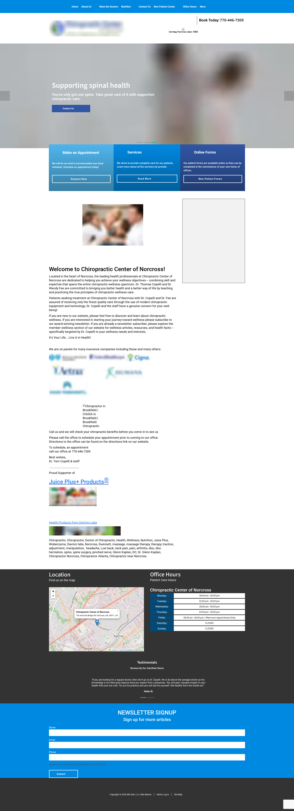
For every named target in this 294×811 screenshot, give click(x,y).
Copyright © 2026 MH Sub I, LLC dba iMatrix (130, 794)
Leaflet (113, 650)
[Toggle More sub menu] (209, 6)
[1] (140, 145)
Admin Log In (162, 794)
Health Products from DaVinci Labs (73, 522)
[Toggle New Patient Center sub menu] (178, 6)
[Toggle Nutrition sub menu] (134, 6)
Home (75, 6)
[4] (120, 254)
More (203, 6)
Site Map (178, 794)
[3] (154, 145)
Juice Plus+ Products (79, 481)
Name (52, 727)
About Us (86, 6)
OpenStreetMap (126, 650)
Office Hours (190, 6)
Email (52, 739)
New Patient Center (164, 6)
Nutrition (126, 6)
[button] (97, 622)
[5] (127, 254)
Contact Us (145, 6)
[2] (147, 145)
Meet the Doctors (108, 6)
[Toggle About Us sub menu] (94, 6)
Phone (53, 752)
